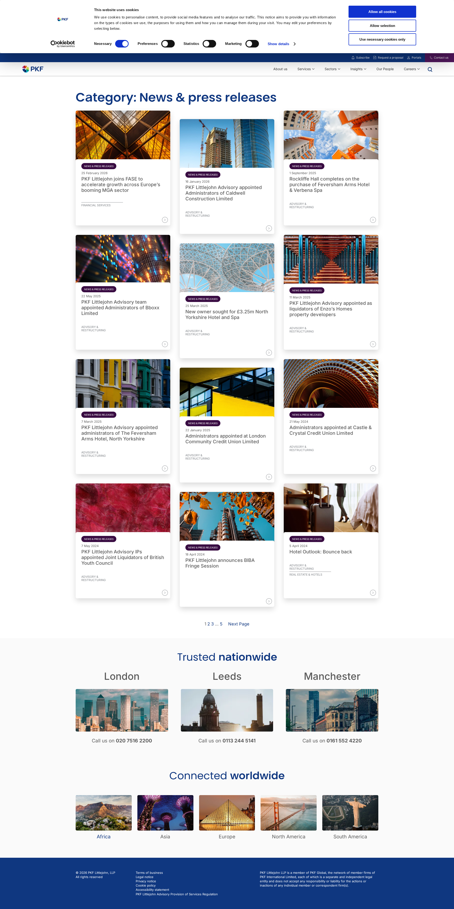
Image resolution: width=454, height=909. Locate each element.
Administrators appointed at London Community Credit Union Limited (225, 438)
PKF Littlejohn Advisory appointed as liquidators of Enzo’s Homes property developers (330, 308)
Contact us (441, 57)
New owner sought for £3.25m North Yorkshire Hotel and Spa (226, 314)
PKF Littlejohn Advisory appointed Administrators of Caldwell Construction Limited (223, 193)
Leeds (227, 676)
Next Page (238, 623)
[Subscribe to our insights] (353, 58)
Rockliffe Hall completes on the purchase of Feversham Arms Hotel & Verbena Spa (329, 184)
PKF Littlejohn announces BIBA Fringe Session (220, 563)
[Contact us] (428, 57)
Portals (416, 57)
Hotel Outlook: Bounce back (320, 552)
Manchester (332, 676)
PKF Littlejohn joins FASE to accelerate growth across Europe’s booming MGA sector (120, 184)
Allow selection (382, 26)
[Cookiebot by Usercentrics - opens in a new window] (62, 43)
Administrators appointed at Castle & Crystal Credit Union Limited (330, 430)
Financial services (96, 205)
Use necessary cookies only (382, 39)
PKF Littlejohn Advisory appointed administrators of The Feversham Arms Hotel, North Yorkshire (119, 433)
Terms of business (149, 873)
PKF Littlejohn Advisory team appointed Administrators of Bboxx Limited (120, 307)
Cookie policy (146, 885)
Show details (278, 44)
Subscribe (363, 57)
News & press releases (99, 166)
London (122, 676)
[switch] (168, 43)
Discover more (150, 220)
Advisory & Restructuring (197, 214)
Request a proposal (390, 57)
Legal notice (144, 877)
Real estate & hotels (305, 574)
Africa (104, 837)
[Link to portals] (408, 57)
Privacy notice (146, 881)
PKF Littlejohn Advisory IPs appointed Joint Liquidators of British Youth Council (122, 557)
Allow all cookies (382, 12)
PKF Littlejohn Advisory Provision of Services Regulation (177, 894)
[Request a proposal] (374, 57)
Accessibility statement (152, 890)
